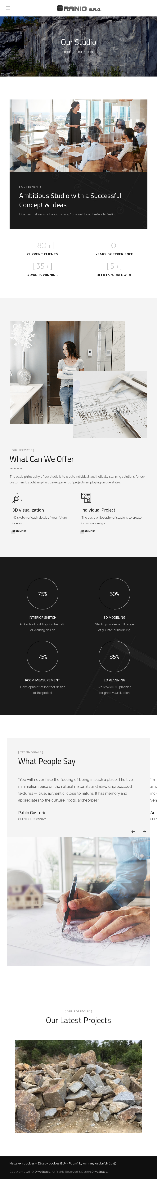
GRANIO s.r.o (79, 1082)
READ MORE (19, 531)
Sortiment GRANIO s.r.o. (78, 1091)
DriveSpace (42, 1171)
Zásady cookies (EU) (52, 1163)
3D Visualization (28, 509)
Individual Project (98, 509)
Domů (68, 52)
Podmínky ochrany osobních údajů (92, 1163)
